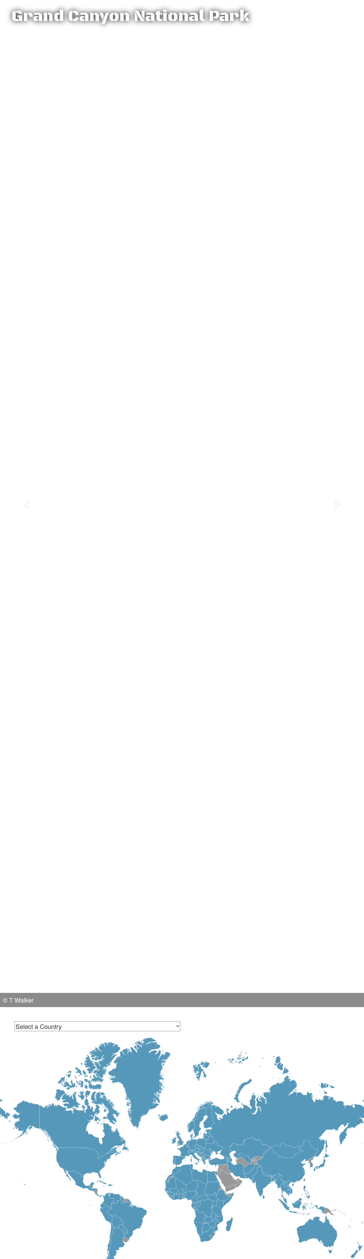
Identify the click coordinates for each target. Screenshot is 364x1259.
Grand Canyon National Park (130, 16)
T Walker (21, 999)
